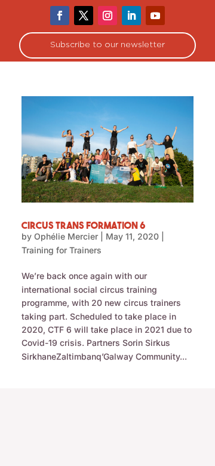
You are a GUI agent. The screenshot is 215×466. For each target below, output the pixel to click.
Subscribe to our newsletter (107, 45)
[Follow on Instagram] (107, 15)
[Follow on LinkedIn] (131, 15)
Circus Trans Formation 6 (84, 225)
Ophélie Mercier (66, 236)
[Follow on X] (83, 15)
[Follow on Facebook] (59, 15)
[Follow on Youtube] (155, 15)
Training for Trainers (62, 250)
